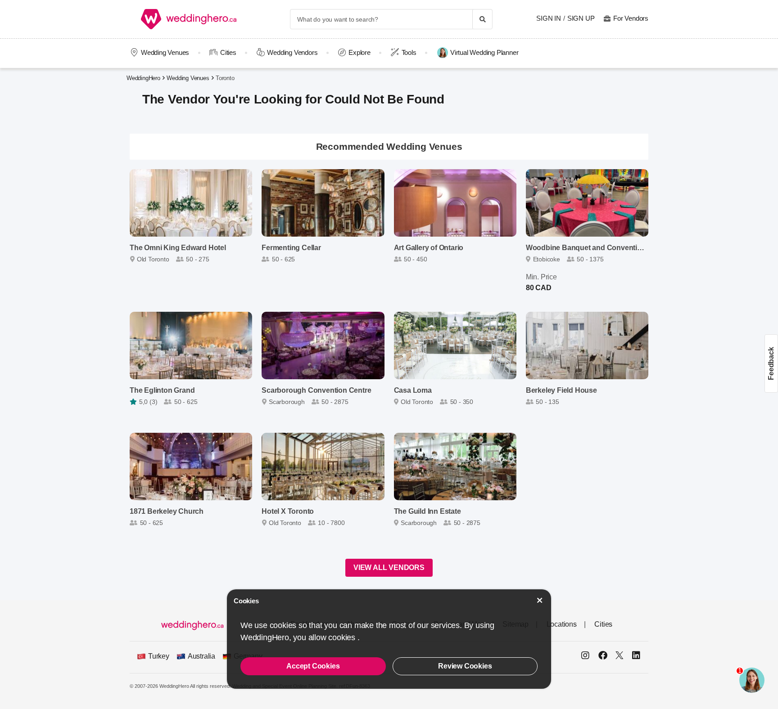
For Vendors (630, 18)
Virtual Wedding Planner (484, 52)
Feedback (771, 363)
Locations (562, 624)
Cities (228, 52)
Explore (359, 52)
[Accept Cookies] (539, 600)
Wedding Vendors (292, 52)
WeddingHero (143, 78)
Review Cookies (465, 666)
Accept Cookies (312, 666)
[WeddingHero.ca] (190, 19)
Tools (409, 52)
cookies (342, 637)
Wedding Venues (165, 52)
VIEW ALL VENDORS (389, 567)
